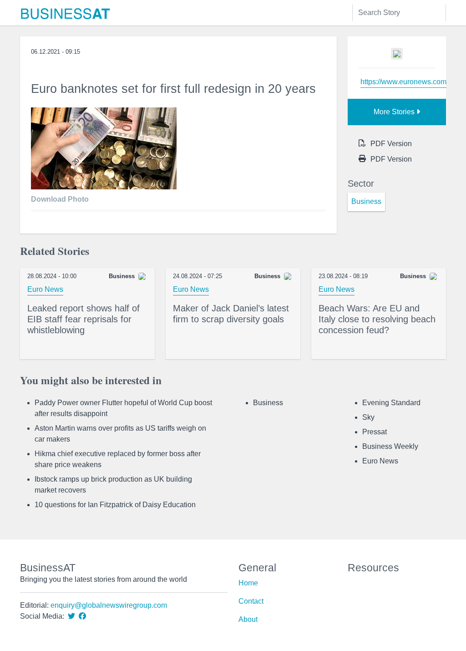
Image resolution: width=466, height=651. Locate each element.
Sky (368, 417)
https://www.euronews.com (403, 82)
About (248, 619)
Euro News (45, 289)
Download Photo (60, 199)
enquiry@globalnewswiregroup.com (109, 605)
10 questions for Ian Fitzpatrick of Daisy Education (115, 505)
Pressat (374, 432)
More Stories (395, 112)
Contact (250, 601)
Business (268, 403)
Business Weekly (390, 446)
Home (248, 583)
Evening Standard (391, 403)
